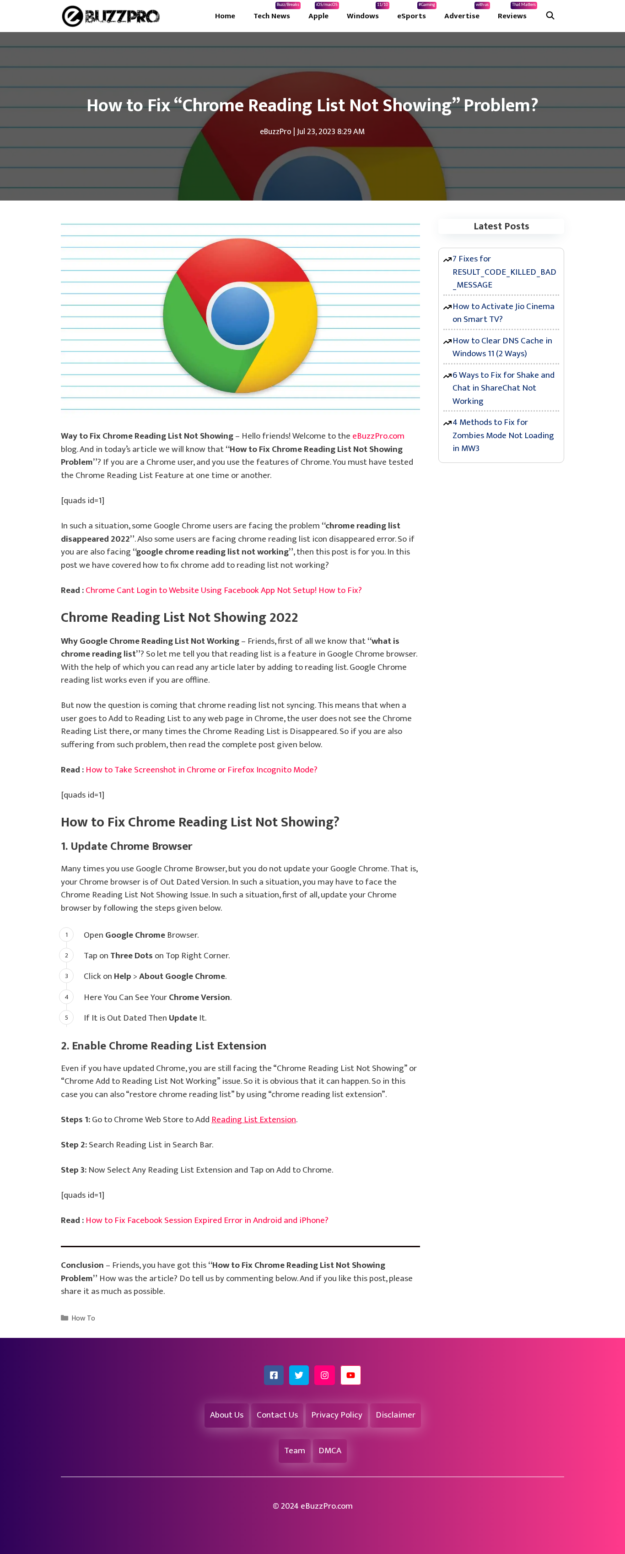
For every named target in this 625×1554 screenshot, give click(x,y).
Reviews (517, 12)
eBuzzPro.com (378, 436)
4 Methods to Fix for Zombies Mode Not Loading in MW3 (503, 435)
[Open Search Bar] (550, 16)
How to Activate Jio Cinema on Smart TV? (504, 313)
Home (225, 16)
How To (83, 1318)
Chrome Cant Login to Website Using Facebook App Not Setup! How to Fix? (224, 590)
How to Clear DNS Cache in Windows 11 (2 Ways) (502, 347)
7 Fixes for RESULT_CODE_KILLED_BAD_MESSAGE (504, 272)
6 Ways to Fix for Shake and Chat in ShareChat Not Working (504, 388)
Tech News (276, 12)
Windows (367, 12)
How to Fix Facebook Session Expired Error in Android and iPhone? (207, 1220)
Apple (323, 12)
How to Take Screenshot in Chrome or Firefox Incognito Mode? (202, 770)
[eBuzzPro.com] (113, 16)
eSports (416, 12)
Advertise (466, 12)
